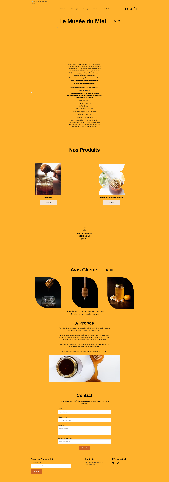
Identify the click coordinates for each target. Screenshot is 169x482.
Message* (61, 425)
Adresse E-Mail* (63, 417)
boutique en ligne (89, 9)
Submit (84, 448)
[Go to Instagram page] (130, 9)
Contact (106, 9)
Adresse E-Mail (36, 462)
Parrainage (74, 9)
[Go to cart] (135, 9)
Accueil (62, 9)
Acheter (48, 202)
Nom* (60, 409)
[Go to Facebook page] (127, 9)
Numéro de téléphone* (65, 438)
